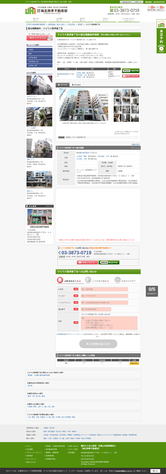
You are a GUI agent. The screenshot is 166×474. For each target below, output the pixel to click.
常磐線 (69, 435)
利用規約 (61, 334)
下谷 (33, 396)
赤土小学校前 (66, 417)
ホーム (28, 446)
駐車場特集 (50, 456)
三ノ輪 (44, 407)
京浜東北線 (54, 435)
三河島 (58, 417)
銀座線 (124, 435)
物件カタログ (31, 462)
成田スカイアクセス (104, 435)
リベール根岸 (31, 128)
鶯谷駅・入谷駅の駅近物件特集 (39, 375)
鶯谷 (83, 73)
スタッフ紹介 (73, 449)
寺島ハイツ (30, 159)
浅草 (53, 407)
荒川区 (30, 386)
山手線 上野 (33, 65)
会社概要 (29, 449)
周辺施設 (72, 452)
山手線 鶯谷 (33, 58)
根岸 (67, 74)
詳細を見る (134, 363)
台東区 (64, 74)
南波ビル (30, 191)
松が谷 (38, 396)
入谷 (85, 75)
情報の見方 (136, 144)
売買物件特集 (50, 459)
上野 (83, 77)
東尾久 (74, 431)
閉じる (155, 471)
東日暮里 (51, 431)
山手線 (78, 73)
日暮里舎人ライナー (81, 435)
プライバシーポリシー (75, 334)
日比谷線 (79, 75)
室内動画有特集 (51, 449)
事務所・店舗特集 (52, 452)
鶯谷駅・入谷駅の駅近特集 (55, 446)
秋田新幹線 (133, 435)
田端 (73, 417)
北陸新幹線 (117, 435)
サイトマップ (31, 459)
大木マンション (32, 96)
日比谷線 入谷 (34, 61)
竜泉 (43, 396)
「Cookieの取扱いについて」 (123, 471)
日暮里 (30, 407)
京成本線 (92, 435)
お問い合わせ (73, 446)
